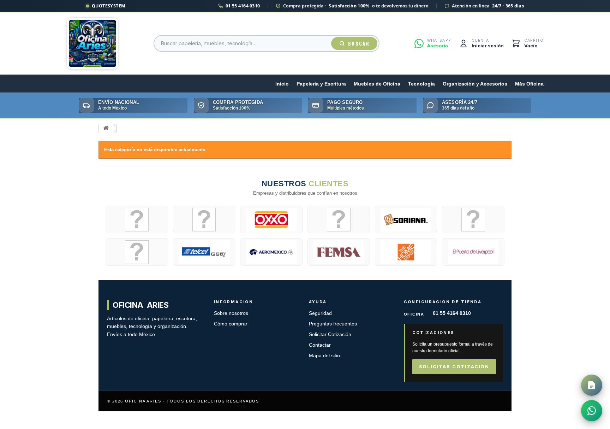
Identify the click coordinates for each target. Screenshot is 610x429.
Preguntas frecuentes (333, 324)
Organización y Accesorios (475, 84)
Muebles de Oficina (377, 84)
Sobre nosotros (231, 313)
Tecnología (421, 84)
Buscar (359, 43)
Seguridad (320, 313)
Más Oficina (529, 84)
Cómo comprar (230, 324)
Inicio (282, 84)
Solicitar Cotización (330, 334)
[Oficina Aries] (92, 43)
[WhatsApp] (591, 410)
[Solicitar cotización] (591, 385)
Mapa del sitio (324, 355)
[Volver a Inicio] (106, 128)
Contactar (320, 345)
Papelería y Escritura (321, 84)
